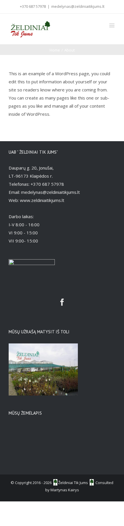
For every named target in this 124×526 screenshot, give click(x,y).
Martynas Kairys (64, 489)
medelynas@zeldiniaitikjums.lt (77, 6)
